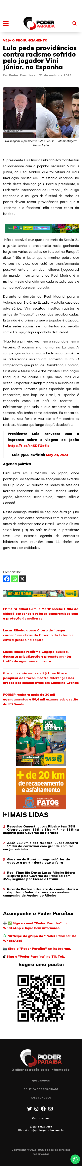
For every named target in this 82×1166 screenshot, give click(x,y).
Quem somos (41, 1080)
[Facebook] (6, 578)
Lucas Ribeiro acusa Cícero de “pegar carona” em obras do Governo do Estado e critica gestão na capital (38, 635)
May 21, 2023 (57, 455)
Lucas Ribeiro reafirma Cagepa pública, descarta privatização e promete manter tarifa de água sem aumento (37, 656)
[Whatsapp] (14, 578)
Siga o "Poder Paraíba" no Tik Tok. (36, 956)
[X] (22, 578)
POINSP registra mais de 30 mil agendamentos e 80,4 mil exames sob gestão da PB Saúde (40, 699)
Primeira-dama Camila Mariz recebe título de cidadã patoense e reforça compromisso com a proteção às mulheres (40, 613)
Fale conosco (41, 1097)
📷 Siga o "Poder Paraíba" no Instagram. (37, 949)
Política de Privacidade (41, 1089)
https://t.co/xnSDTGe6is (28, 446)
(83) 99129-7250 (42, 1126)
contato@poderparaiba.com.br (42, 1130)
